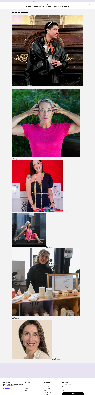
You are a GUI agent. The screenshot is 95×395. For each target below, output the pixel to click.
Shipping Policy (46, 390)
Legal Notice (46, 394)
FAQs (26, 386)
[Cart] (92, 4)
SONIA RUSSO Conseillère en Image (67, 212)
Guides (26, 390)
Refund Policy (46, 386)
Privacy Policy (46, 384)
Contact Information (47, 392)
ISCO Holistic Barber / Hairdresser (16, 88)
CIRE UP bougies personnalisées (15, 318)
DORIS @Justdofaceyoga (15, 159)
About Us (27, 384)
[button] (29, 6)
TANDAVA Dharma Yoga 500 (49, 247)
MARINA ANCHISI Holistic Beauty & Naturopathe (56, 359)
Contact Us (27, 388)
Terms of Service (47, 388)
